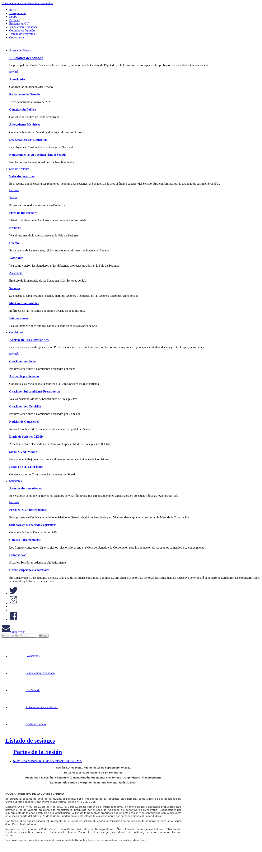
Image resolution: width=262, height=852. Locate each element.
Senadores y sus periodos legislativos (32, 524)
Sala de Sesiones (19, 168)
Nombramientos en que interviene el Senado (37, 154)
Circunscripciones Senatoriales (29, 570)
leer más (14, 71)
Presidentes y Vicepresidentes (28, 509)
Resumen (15, 227)
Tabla (13, 197)
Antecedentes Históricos (24, 124)
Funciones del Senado (26, 58)
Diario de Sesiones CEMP (26, 436)
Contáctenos (17, 631)
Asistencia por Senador (24, 376)
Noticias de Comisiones (24, 421)
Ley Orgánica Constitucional (28, 139)
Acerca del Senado (20, 50)
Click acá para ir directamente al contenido (27, 3)
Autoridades (17, 79)
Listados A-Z (17, 555)
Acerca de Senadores (25, 488)
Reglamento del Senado (24, 94)
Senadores (15, 481)
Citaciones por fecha (22, 361)
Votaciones (16, 257)
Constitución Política (22, 109)
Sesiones (14, 288)
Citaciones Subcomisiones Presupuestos (34, 391)
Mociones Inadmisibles (24, 303)
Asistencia (15, 273)
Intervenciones (18, 318)
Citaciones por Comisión (25, 406)
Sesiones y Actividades (23, 451)
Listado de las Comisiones (26, 466)
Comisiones (16, 332)
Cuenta (14, 243)
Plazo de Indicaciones (23, 212)
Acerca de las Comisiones (29, 340)
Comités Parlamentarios (24, 539)
